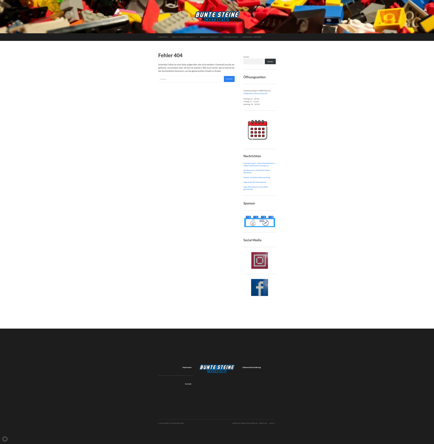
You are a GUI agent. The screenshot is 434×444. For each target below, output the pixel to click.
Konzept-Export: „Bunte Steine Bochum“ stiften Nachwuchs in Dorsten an (259, 164)
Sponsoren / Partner (251, 37)
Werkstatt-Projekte (209, 37)
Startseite (163, 37)
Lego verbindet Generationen (254, 182)
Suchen (246, 57)
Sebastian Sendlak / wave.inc (254, 423)
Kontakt (188, 384)
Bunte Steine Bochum (174, 423)
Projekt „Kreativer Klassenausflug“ (256, 177)
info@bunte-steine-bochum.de (255, 93)
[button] (5, 439)
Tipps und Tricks (230, 37)
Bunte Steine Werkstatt (183, 37)
